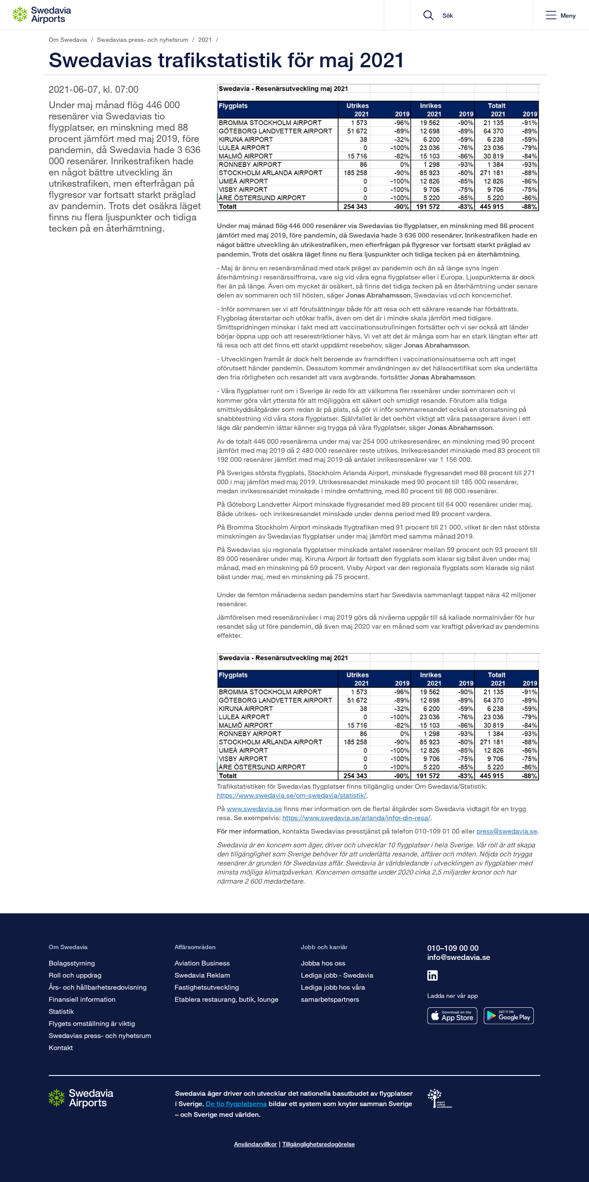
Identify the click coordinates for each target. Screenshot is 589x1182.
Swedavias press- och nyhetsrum (100, 1035)
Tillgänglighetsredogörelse (318, 1144)
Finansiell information (82, 999)
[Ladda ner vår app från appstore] (452, 1016)
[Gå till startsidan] (81, 1098)
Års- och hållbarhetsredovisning (98, 987)
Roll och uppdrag (75, 975)
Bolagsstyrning (72, 963)
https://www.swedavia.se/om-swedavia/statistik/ (291, 795)
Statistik (61, 1011)
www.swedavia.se (254, 808)
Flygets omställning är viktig (92, 1023)
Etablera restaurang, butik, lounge (227, 999)
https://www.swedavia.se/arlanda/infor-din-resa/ (356, 817)
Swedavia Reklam (202, 975)
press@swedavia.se (506, 831)
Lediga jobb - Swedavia (337, 975)
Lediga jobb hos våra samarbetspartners (333, 993)
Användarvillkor (255, 1144)
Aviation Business (202, 963)
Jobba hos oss (323, 963)
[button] (561, 15)
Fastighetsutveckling (207, 987)
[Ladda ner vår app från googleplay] (509, 1016)
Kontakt (61, 1047)
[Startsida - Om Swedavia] (42, 15)
